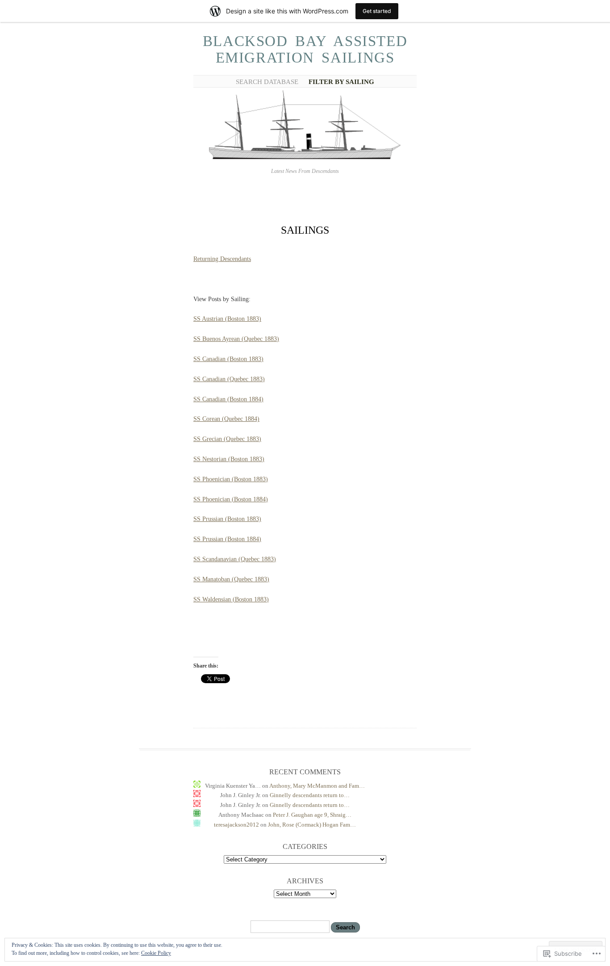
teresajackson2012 (236, 824)
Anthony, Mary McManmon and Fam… (317, 785)
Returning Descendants (222, 259)
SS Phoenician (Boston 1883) (230, 479)
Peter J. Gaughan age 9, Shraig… (312, 814)
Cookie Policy (156, 953)
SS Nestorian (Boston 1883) (228, 459)
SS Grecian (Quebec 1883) (227, 439)
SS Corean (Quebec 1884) (226, 419)
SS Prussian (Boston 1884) (227, 539)
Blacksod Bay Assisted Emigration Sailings (305, 49)
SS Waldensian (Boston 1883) (231, 599)
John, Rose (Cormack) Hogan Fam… (312, 824)
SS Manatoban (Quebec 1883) (231, 579)
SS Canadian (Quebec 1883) (229, 379)
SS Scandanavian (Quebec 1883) (234, 559)
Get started (377, 11)
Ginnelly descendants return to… (310, 795)
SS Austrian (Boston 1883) (227, 318)
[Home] (305, 157)
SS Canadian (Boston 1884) (228, 399)
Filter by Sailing (341, 81)
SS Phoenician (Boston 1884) (230, 499)
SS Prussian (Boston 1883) (227, 519)
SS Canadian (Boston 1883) (228, 359)
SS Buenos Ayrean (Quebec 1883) (236, 339)
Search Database (267, 81)
